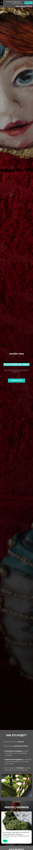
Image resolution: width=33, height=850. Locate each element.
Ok (5, 841)
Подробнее (6, 837)
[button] (2, 824)
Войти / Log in (28, 2)
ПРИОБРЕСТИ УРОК (16, 380)
